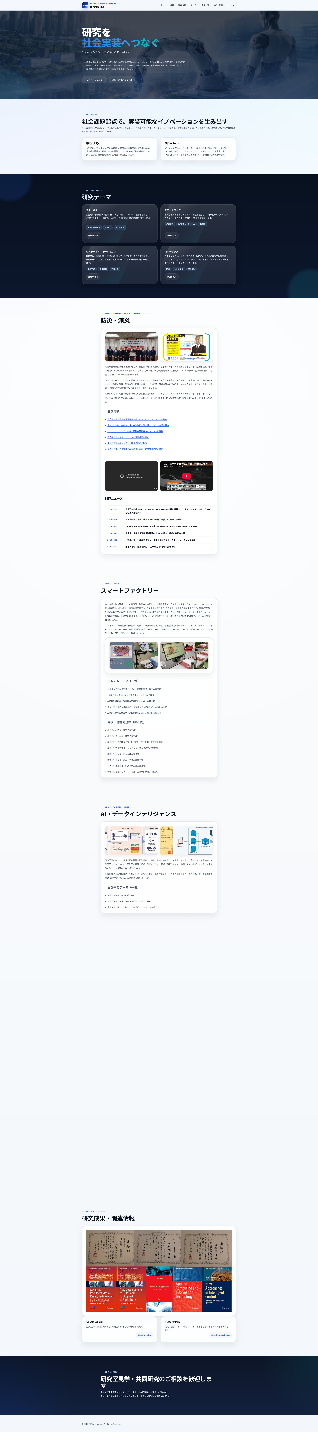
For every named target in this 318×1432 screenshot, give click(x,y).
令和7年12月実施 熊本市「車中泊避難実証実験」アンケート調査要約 (138, 425)
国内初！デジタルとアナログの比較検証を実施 (128, 437)
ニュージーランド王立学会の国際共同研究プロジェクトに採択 (135, 431)
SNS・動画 (218, 5)
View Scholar (144, 1335)
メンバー (194, 5)
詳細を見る (93, 235)
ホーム (163, 5)
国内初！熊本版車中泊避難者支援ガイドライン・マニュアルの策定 (137, 419)
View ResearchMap (220, 1335)
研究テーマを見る (94, 79)
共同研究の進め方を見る (122, 79)
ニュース (230, 5)
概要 (172, 5)
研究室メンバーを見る (198, 1174)
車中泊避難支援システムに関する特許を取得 (127, 443)
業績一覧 (205, 5)
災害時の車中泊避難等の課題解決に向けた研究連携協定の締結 (135, 449)
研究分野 (182, 5)
